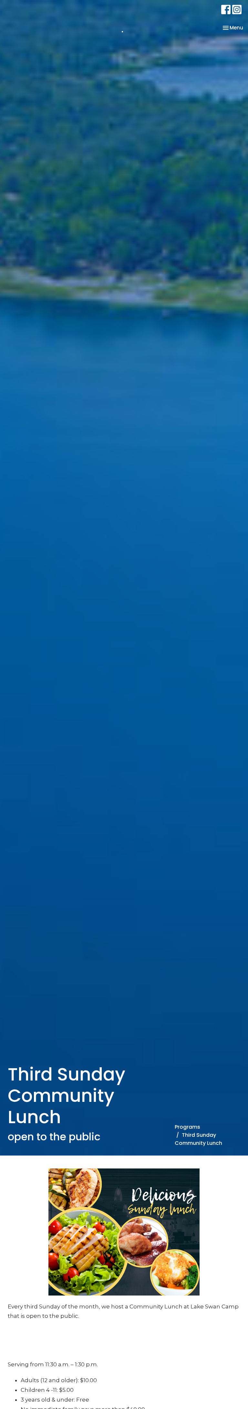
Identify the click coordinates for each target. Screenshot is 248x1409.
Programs (187, 1127)
